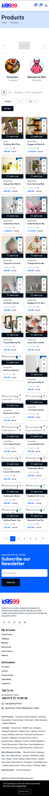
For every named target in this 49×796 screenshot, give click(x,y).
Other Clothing (19, 759)
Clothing (37, 765)
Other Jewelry (26, 765)
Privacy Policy (7, 675)
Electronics (38, 748)
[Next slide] (44, 45)
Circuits (26, 741)
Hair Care (19, 734)
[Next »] (43, 538)
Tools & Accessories (10, 744)
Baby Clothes (31, 759)
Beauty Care (24, 731)
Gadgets (37, 728)
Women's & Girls (37, 77)
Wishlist (5, 643)
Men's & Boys (16, 756)
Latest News (6, 679)
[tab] (4, 92)
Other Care (23, 744)
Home (4, 22)
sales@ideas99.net (13, 703)
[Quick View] (20, 126)
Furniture (5, 738)
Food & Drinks (17, 720)
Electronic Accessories (34, 734)
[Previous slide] (4, 45)
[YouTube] (14, 622)
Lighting (34, 731)
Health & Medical (9, 723)
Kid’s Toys (6, 756)
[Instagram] (19, 622)
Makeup (18, 741)
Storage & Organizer (10, 731)
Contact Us (6, 684)
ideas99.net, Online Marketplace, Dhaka (22, 708)
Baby (44, 765)
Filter (9, 109)
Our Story (5, 667)
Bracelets (28, 762)
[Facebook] (4, 622)
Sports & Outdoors (23, 770)
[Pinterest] (25, 622)
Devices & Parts (25, 738)
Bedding (11, 734)
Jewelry (26, 756)
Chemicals (29, 720)
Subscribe (11, 582)
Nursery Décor (17, 762)
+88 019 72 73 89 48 (15, 698)
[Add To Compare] (20, 121)
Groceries (12, 77)
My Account (6, 647)
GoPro (5, 141)
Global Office (31, 141)
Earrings (40, 752)
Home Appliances (36, 744)
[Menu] (45, 5)
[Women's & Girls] (36, 66)
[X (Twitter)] (9, 622)
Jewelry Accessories (11, 765)
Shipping (5, 639)
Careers (5, 671)
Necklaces (35, 756)
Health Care (28, 728)
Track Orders (7, 634)
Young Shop (31, 340)
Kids (8, 762)
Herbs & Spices (31, 717)
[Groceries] (12, 66)
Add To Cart (13, 137)
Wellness (14, 738)
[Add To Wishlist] (20, 130)
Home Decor (16, 728)
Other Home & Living (10, 748)
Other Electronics (26, 748)
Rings (9, 759)
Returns (5, 655)
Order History (7, 651)
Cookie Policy (21, 786)
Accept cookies (25, 791)
